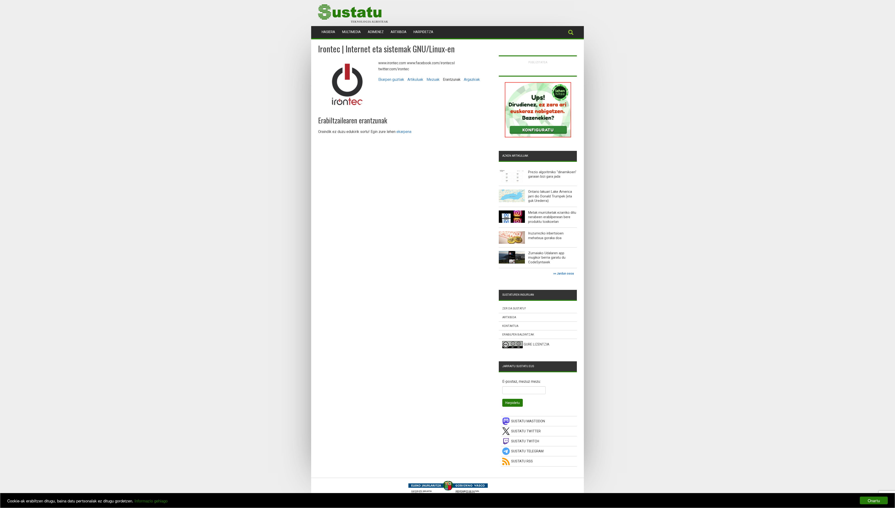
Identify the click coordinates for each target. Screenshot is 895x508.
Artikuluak (415, 79)
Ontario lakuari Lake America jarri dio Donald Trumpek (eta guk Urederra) (550, 196)
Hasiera (330, 32)
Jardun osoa (565, 273)
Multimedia (351, 32)
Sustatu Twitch (525, 441)
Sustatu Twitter (526, 431)
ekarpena (403, 131)
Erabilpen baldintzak (518, 334)
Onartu (874, 500)
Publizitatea (537, 62)
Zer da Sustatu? (514, 308)
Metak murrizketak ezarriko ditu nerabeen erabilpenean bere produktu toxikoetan (552, 217)
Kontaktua (510, 326)
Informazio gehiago (151, 501)
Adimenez (376, 32)
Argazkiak (472, 79)
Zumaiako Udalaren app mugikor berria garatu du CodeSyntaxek (546, 257)
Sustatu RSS (522, 461)
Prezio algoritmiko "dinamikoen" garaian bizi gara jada (552, 174)
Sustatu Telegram (527, 451)
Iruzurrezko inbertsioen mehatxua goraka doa (546, 235)
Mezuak (433, 79)
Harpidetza (423, 32)
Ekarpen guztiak (391, 79)
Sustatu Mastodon (528, 421)
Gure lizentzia (536, 345)
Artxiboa (398, 32)
